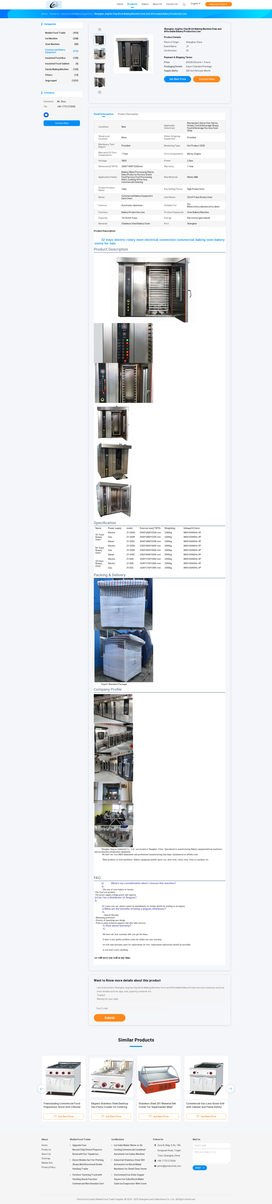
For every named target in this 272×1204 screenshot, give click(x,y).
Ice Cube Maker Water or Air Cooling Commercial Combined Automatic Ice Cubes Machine (130, 1149)
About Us (46, 1154)
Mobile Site (47, 1163)
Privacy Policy (48, 1167)
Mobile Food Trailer (61, 33)
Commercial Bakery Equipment (61, 51)
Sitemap (46, 1158)
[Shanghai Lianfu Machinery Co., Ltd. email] (46, 114)
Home (45, 1145)
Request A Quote (218, 4)
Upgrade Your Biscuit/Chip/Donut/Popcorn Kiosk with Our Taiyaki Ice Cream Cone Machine (87, 1150)
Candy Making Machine (61, 69)
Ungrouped (61, 80)
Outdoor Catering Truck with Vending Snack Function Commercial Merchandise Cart (88, 1179)
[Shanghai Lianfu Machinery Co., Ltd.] (54, 4)
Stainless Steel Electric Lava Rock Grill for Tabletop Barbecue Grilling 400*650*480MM (111, 1107)
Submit (110, 1018)
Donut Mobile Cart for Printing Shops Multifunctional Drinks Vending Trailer (87, 1164)
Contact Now (61, 123)
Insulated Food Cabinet (61, 63)
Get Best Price (177, 79)
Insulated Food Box (61, 58)
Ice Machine (61, 38)
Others (61, 75)
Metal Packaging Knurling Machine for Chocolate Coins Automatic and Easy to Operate (206, 1107)
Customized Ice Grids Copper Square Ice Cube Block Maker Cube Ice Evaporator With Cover (130, 1179)
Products (46, 1149)
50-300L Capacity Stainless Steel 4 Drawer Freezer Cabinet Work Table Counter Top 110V (63, 1107)
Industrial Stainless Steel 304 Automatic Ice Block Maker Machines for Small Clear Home (130, 1164)
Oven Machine (61, 44)
